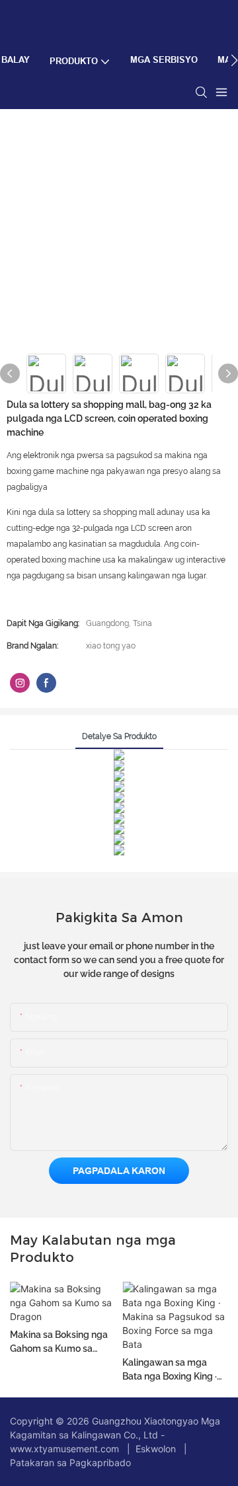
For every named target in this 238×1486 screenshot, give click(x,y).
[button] (234, 60)
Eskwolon (155, 1448)
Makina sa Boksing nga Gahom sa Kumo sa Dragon (59, 1342)
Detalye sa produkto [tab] (119, 736)
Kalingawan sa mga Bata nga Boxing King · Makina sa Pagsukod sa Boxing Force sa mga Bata (172, 1370)
